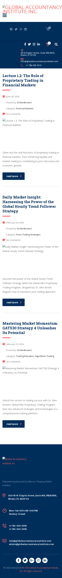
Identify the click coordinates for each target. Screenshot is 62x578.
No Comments (13, 113)
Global (14, 567)
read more (12, 176)
